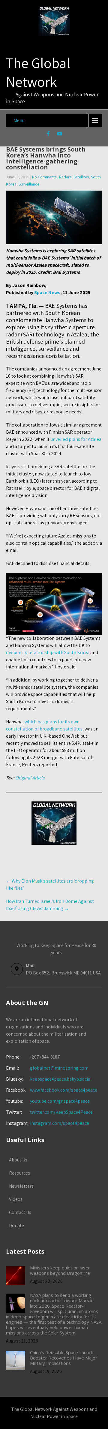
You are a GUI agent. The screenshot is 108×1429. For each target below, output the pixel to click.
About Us (18, 1160)
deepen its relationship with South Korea (47, 652)
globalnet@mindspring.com (47, 1068)
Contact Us (20, 1212)
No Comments (44, 177)
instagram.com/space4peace (59, 1123)
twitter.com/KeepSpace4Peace (61, 1112)
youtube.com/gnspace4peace (60, 1101)
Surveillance (29, 184)
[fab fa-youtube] (60, 134)
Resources (19, 1173)
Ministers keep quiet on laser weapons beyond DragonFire (60, 1270)
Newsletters (21, 1186)
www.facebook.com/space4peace (63, 1090)
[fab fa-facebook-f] (48, 134)
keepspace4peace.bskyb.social (61, 1079)
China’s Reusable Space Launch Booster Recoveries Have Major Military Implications (63, 1358)
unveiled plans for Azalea (75, 439)
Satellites (81, 177)
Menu (19, 120)
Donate (16, 1225)
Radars (65, 177)
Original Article (30, 778)
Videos (15, 1199)
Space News (47, 292)
